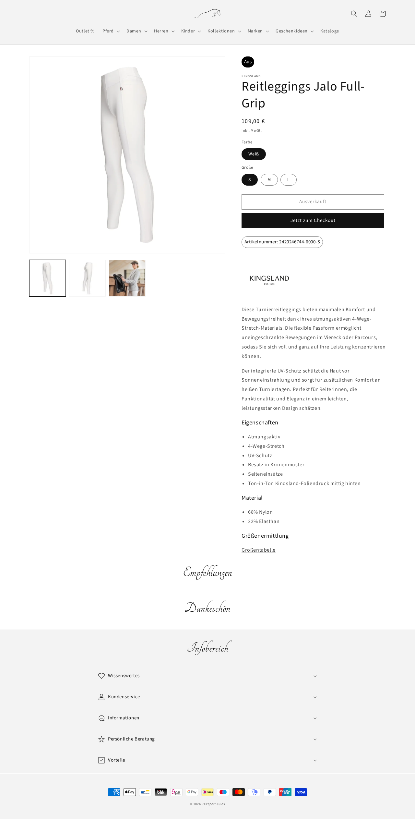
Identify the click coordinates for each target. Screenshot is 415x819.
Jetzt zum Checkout (313, 220)
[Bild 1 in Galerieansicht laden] (47, 278)
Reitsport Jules (213, 804)
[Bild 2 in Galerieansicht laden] (87, 278)
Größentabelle (259, 550)
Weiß (253, 154)
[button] (111, 31)
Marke (255, 262)
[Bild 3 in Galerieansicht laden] (127, 278)
